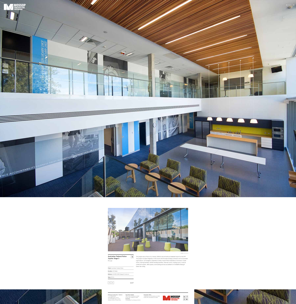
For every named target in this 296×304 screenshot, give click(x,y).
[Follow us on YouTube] (187, 299)
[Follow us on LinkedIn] (184, 297)
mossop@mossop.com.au (113, 297)
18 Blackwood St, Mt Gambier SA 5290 (152, 296)
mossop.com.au (111, 300)
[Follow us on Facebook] (187, 297)
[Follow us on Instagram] (184, 299)
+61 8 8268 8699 (112, 296)
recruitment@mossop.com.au (114, 298)
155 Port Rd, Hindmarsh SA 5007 (132, 296)
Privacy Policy (118, 300)
